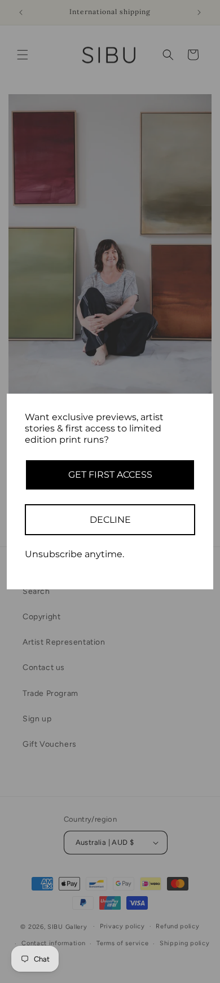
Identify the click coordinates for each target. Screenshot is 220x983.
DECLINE (110, 519)
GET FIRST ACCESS (110, 474)
